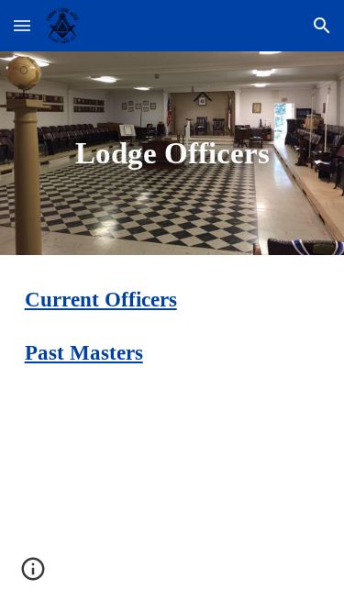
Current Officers (101, 299)
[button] (22, 25)
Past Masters (84, 352)
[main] (172, 153)
